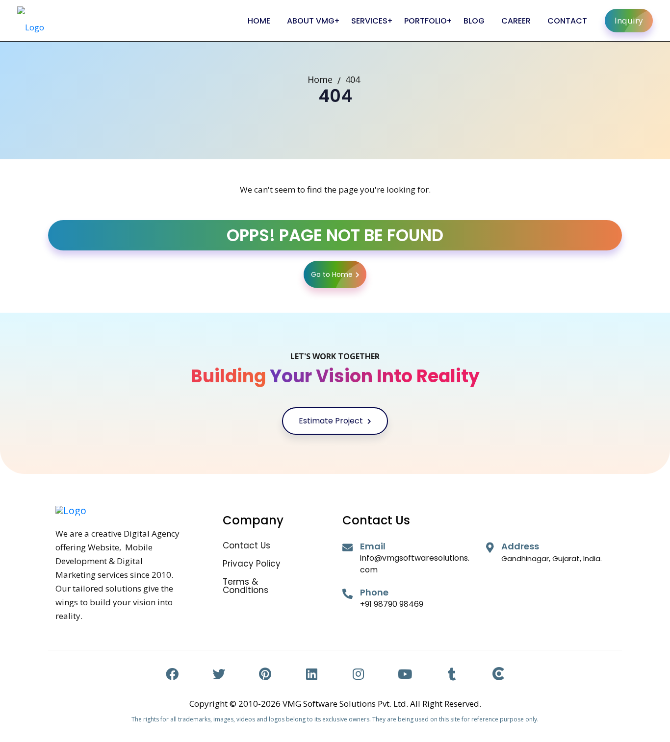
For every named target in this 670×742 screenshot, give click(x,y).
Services (369, 20)
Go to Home (332, 274)
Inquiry (629, 20)
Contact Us (246, 545)
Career (516, 20)
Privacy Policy (252, 563)
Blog (474, 20)
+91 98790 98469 (391, 604)
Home (259, 20)
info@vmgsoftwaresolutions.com (414, 563)
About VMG (311, 20)
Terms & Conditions (245, 586)
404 (352, 79)
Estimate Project (332, 420)
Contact (567, 20)
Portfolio (425, 20)
